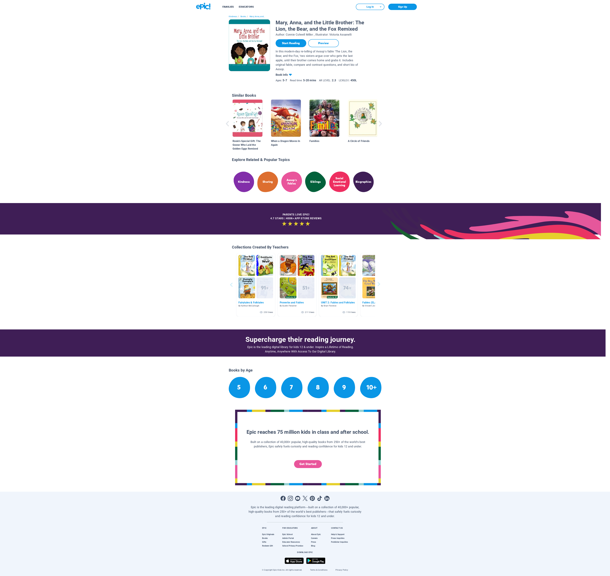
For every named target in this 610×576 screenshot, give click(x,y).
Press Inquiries (337, 538)
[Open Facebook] (283, 498)
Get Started (307, 464)
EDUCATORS (246, 6)
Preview (323, 43)
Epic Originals (268, 534)
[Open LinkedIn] (326, 498)
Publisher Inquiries (339, 542)
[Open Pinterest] (312, 498)
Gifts (264, 542)
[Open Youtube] (297, 498)
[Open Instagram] (290, 498)
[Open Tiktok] (319, 498)
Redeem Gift (267, 546)
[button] (255, 285)
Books (243, 16)
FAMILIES (228, 6)
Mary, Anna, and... (257, 16)
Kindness (233, 16)
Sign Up (402, 6)
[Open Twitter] (305, 498)
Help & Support (337, 534)
